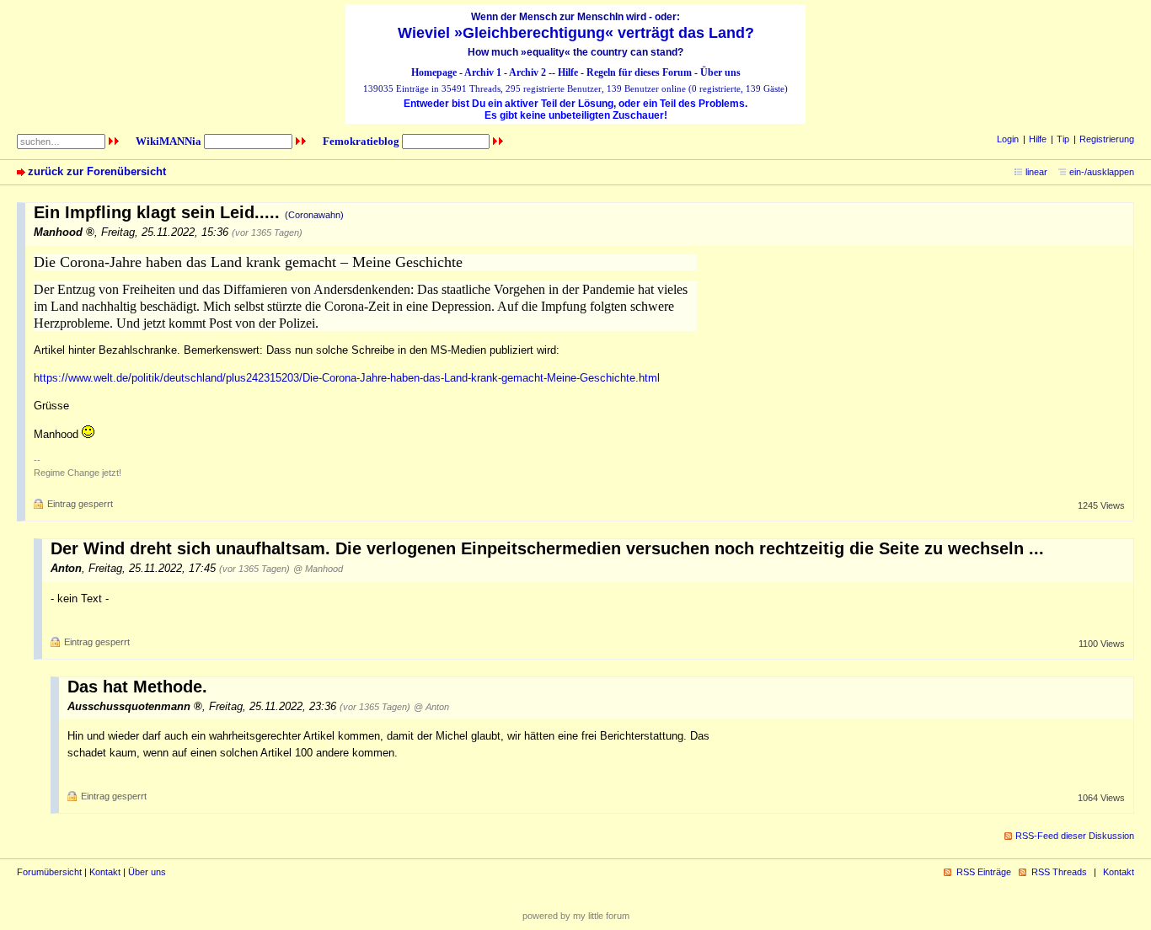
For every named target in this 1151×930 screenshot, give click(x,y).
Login (1008, 139)
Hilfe (568, 72)
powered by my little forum (575, 916)
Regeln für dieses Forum (639, 72)
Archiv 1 (482, 72)
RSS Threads (1059, 872)
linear (1036, 172)
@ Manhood (318, 569)
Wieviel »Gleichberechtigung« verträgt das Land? (576, 32)
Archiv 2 (527, 72)
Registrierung (1106, 139)
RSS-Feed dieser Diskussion (1074, 836)
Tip (1063, 139)
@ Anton (431, 707)
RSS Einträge (983, 872)
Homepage (434, 72)
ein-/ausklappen (1101, 172)
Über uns (720, 72)
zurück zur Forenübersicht (97, 171)
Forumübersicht (49, 872)
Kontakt (104, 872)
